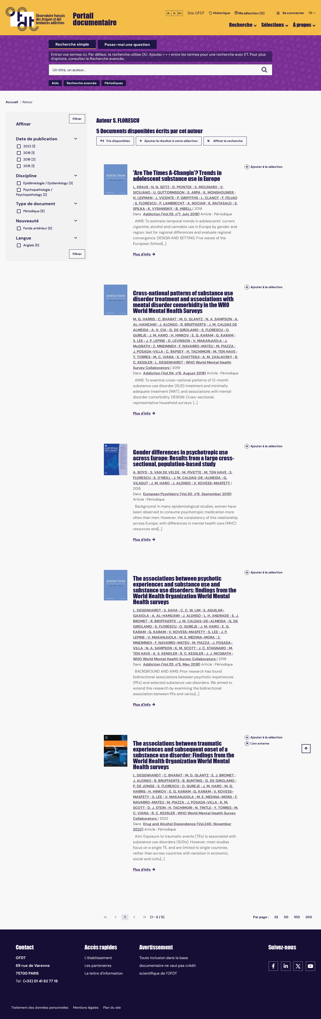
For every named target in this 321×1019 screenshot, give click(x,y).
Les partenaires (98, 965)
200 (308, 917)
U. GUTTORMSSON (168, 192)
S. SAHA (171, 610)
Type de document (35, 204)
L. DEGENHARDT (169, 362)
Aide (55, 83)
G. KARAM (224, 335)
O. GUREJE (188, 626)
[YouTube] (310, 965)
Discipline (26, 176)
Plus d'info (142, 254)
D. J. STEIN (157, 807)
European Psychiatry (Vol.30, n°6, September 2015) (187, 494)
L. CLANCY (210, 198)
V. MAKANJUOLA (207, 340)
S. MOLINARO (206, 187)
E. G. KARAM (202, 335)
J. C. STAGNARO (212, 648)
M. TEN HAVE (224, 351)
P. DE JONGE (144, 786)
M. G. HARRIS (144, 319)
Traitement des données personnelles (39, 1007)
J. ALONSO (168, 324)
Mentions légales (85, 1007)
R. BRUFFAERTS (193, 324)
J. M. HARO (158, 335)
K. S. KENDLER (165, 653)
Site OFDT (196, 13)
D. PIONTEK (182, 187)
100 (297, 917)
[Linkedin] (285, 965)
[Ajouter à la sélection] (247, 166)
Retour (27, 102)
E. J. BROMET (222, 775)
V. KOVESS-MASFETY (212, 483)
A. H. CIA (158, 330)
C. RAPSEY (175, 351)
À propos (302, 25)
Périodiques (114, 83)
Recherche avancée (82, 83)
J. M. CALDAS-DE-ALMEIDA (197, 477)
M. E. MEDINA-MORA (197, 637)
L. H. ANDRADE (216, 615)
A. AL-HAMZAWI (166, 615)
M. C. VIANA (163, 357)
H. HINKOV (180, 335)
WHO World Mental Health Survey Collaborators (174, 659)
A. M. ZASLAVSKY (217, 357)
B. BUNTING (192, 780)
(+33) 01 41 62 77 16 (40, 981)
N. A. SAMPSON (219, 319)
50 (286, 917)
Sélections (272, 25)
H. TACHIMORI (198, 351)
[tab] (72, 44)
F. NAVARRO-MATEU (196, 346)
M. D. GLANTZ (191, 319)
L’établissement (98, 957)
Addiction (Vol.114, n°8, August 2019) (174, 373)
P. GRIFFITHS (187, 198)
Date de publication (36, 139)
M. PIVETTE (191, 472)
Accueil (12, 102)
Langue (23, 238)
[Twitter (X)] (298, 965)
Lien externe (260, 743)
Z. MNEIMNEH (164, 346)
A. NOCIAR (196, 203)
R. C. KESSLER (191, 653)
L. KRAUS (140, 187)
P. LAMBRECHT (171, 203)
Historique (221, 13)
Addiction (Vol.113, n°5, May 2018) (171, 664)
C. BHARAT (167, 319)
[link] (105, 917)
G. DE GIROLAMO (184, 330)
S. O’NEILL (162, 477)
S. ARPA (193, 192)
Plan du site (112, 1007)
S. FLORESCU (146, 203)
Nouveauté (27, 221)
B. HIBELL (184, 208)
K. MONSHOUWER (218, 192)
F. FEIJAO (229, 198)
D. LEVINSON (179, 340)
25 (276, 917)
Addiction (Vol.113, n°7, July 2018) (171, 214)
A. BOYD (140, 472)
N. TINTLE (203, 807)
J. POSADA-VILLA (148, 351)
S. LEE (138, 340)
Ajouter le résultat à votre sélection (171, 141)
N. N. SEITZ (160, 187)
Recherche (240, 25)
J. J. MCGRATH (218, 653)
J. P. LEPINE (155, 340)
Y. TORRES (141, 357)
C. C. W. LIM (190, 610)
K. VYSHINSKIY (160, 208)
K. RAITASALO (220, 203)
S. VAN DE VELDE (165, 472)
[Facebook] (273, 965)
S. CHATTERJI (188, 357)
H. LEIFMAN (143, 198)
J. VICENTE (164, 198)
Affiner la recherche (228, 141)
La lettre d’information (104, 973)
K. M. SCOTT (185, 648)
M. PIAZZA (225, 346)
